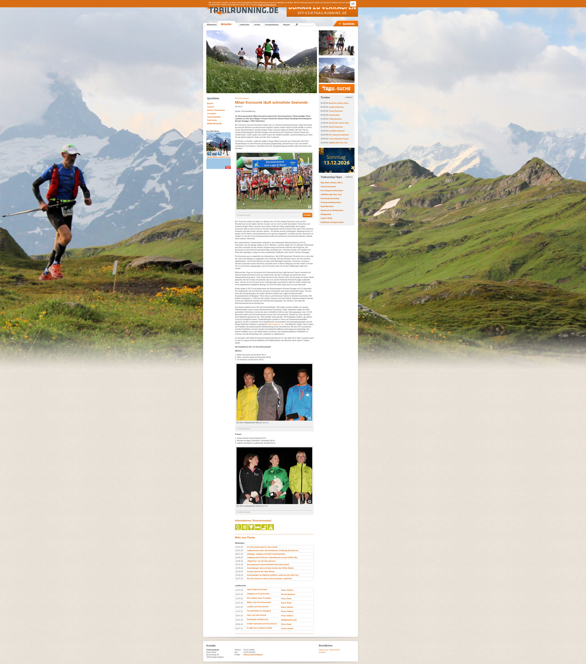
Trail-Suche (212, 120)
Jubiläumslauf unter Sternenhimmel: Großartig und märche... (273, 550)
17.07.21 (239, 611)
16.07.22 (239, 607)
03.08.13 (239, 624)
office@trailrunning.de (253, 655)
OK (353, 4)
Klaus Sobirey (287, 590)
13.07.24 (239, 599)
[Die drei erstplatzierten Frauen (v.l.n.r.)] (274, 503)
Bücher (210, 103)
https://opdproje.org (276, 324)
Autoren (210, 107)
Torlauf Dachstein (336, 111)
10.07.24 (239, 565)
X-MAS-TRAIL (327, 218)
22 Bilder (307, 215)
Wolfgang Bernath (289, 620)
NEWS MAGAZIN (214, 124)
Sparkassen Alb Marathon (332, 210)
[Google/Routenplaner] (271, 529)
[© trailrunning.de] (274, 209)
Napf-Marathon (327, 206)
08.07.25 (239, 554)
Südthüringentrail (336, 127)
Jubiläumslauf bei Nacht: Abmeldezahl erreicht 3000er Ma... (272, 558)
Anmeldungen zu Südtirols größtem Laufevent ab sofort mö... (273, 575)
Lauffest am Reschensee (258, 607)
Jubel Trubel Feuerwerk (257, 590)
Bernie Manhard (288, 594)
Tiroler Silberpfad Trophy (339, 139)
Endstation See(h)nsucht (257, 619)
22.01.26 (239, 547)
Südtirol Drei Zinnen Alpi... (339, 123)
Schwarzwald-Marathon (331, 202)
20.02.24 (239, 575)
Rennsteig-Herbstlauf (330, 198)
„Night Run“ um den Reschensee (261, 561)
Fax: (236, 652)
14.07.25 (239, 550)
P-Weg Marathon (335, 119)
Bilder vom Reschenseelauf (259, 602)
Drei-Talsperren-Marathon (339, 135)
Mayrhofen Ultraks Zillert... (339, 103)
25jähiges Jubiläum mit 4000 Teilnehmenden (266, 554)
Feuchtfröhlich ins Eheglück (259, 611)
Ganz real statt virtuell (256, 615)
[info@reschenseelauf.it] (245, 529)
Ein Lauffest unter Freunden (259, 598)
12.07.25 (239, 590)
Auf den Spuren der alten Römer (261, 572)
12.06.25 (239, 561)
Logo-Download (214, 117)
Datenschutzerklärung (267, 5)
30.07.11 (239, 628)
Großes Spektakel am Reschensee (262, 624)
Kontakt (322, 652)
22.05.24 (239, 568)
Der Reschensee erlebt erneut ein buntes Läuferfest (269, 579)
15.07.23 (239, 603)
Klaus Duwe (286, 599)
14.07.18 (239, 620)
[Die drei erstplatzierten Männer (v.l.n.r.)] (274, 420)
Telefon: (238, 650)
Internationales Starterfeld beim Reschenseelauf (268, 565)
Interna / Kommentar (216, 110)
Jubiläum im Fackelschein (258, 594)
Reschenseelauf (242, 98)
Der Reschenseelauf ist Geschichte (262, 547)
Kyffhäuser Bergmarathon (332, 222)
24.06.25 (239, 558)
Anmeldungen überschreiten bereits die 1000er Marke (270, 568)
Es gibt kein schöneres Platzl (259, 628)
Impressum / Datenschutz (329, 650)
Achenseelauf (334, 115)
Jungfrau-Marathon (336, 107)
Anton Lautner (287, 628)
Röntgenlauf (326, 214)
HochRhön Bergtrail (337, 131)
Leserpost (211, 114)
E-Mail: (237, 655)
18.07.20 (239, 616)
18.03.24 (239, 572)
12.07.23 (239, 579)
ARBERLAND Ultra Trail (338, 143)
